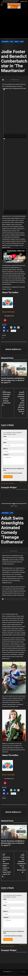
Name (5, 436)
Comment (6, 454)
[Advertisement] (14, 24)
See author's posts (9, 316)
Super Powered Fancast (17, 971)
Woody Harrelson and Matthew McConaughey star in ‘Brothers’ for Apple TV (13, 380)
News (11, 41)
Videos (21, 41)
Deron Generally (7, 79)
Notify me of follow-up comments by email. (13, 469)
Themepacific (14, 973)
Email (5, 442)
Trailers (16, 41)
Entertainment (5, 41)
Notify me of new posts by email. (13, 473)
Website (5, 448)
